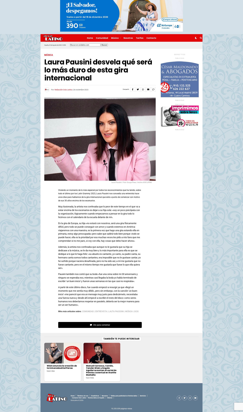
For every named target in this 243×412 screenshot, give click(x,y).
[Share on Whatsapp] (143, 89)
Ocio (136, 311)
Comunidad (102, 38)
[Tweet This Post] (138, 89)
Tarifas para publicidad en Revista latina (124, 396)
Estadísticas (95, 396)
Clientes (109, 398)
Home (90, 38)
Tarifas (139, 38)
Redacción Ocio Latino (63, 90)
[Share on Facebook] (132, 89)
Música (115, 38)
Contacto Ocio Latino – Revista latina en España (88, 398)
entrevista (101, 311)
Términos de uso (82, 396)
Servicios (143, 396)
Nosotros (128, 38)
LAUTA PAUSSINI (116, 311)
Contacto (151, 38)
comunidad (88, 311)
